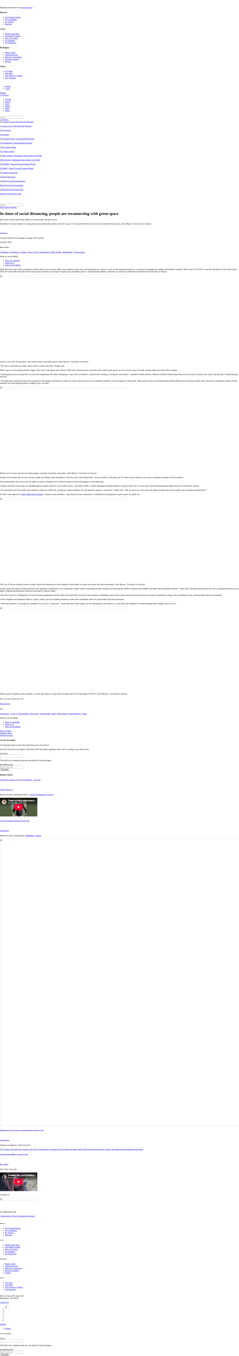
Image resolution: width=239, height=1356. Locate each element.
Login (7, 89)
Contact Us (4, 1302)
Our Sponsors (10, 78)
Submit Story (5, 704)
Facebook (4, 753)
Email (6, 765)
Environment (23, 714)
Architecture (14, 252)
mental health (45, 714)
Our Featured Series (13, 17)
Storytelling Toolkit (12, 36)
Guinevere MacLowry (6, 789)
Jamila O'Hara (4, 1140)
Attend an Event (11, 55)
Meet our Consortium (13, 57)
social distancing (74, 714)
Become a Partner (12, 59)
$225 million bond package (32, 494)
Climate (8, 99)
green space (34, 714)
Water (7, 111)
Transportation (79, 252)
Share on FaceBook (13, 265)
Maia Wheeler (4, 1164)
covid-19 (13, 714)
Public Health (55, 252)
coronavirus (4, 714)
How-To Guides (11, 38)
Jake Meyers (4, 233)
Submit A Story (6, 733)
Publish (3, 93)
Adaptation (4, 252)
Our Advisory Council (14, 76)
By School (9, 22)
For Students (10, 40)
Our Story (9, 71)
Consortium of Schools (9, 1216)
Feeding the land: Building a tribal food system (14, 1154)
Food (7, 104)
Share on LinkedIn (12, 261)
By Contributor (11, 20)
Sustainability (67, 252)
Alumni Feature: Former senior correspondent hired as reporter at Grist (22, 1130)
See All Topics (5, 731)
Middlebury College (33, 836)
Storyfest (8, 24)
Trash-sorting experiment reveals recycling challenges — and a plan (20, 780)
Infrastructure (44, 252)
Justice (7, 106)
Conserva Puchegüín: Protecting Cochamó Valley (15, 821)
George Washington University (41, 795)
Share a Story (10, 53)
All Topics (4, 95)
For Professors (10, 43)
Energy (8, 102)
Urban (84, 714)
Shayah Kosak (4, 830)
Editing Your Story (12, 34)
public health (62, 714)
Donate (8, 61)
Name (2, 1338)
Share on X (9, 263)
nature (53, 714)
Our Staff (8, 73)
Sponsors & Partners (27, 1216)
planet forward (26, 7)
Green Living (32, 252)
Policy (7, 108)
